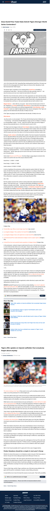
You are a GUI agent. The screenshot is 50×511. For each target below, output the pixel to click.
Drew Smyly (26, 127)
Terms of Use (8, 500)
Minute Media (7, 505)
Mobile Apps (8, 497)
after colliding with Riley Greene (12, 413)
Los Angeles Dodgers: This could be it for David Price (16, 232)
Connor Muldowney (8, 355)
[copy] (11, 30)
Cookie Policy (16, 500)
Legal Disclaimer (28, 500)
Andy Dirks (19, 188)
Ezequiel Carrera (39, 186)
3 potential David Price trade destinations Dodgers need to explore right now (22, 237)
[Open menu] (3, 2)
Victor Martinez (37, 107)
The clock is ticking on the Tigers (11, 391)
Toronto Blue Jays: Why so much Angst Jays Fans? (16, 229)
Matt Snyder (6, 27)
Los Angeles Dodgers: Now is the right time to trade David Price (19, 234)
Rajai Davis (40, 183)
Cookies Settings (17, 502)
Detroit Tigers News (12, 337)
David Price (32, 89)
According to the (11, 419)
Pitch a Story (27, 497)
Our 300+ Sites (37, 495)
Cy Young (14, 105)
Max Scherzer (27, 105)
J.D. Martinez (31, 186)
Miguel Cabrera (7, 103)
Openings (15, 495)
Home (5, 337)
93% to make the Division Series (36, 274)
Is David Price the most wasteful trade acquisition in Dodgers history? (20, 242)
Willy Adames (7, 116)
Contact (25, 495)
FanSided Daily (17, 497)
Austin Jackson (12, 135)
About (6, 495)
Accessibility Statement (39, 500)
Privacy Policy (37, 497)
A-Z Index (7, 502)
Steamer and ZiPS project (16, 156)
